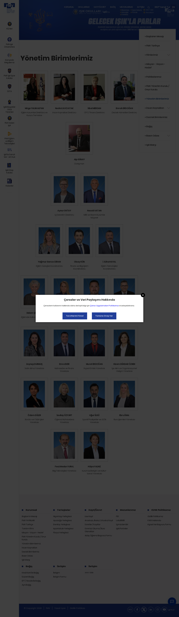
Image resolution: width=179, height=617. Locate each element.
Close (143, 295)
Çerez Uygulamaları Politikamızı (104, 305)
